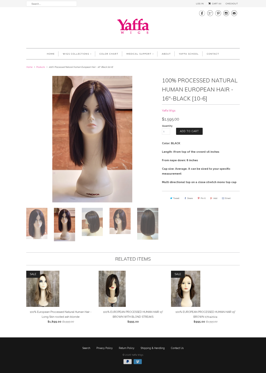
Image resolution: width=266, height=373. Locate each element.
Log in (200, 4)
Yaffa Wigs (168, 110)
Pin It (203, 198)
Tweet (176, 198)
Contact (213, 54)
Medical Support (138, 54)
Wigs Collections (76, 54)
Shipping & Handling (153, 348)
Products (40, 67)
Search (86, 348)
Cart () (216, 4)
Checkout (232, 4)
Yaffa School (189, 54)
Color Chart (109, 54)
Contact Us (177, 348)
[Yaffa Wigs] (133, 27)
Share (190, 198)
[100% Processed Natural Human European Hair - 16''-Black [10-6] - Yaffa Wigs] (92, 139)
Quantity (167, 126)
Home (51, 54)
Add (215, 198)
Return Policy (126, 348)
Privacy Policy (104, 348)
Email (228, 198)
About (166, 54)
